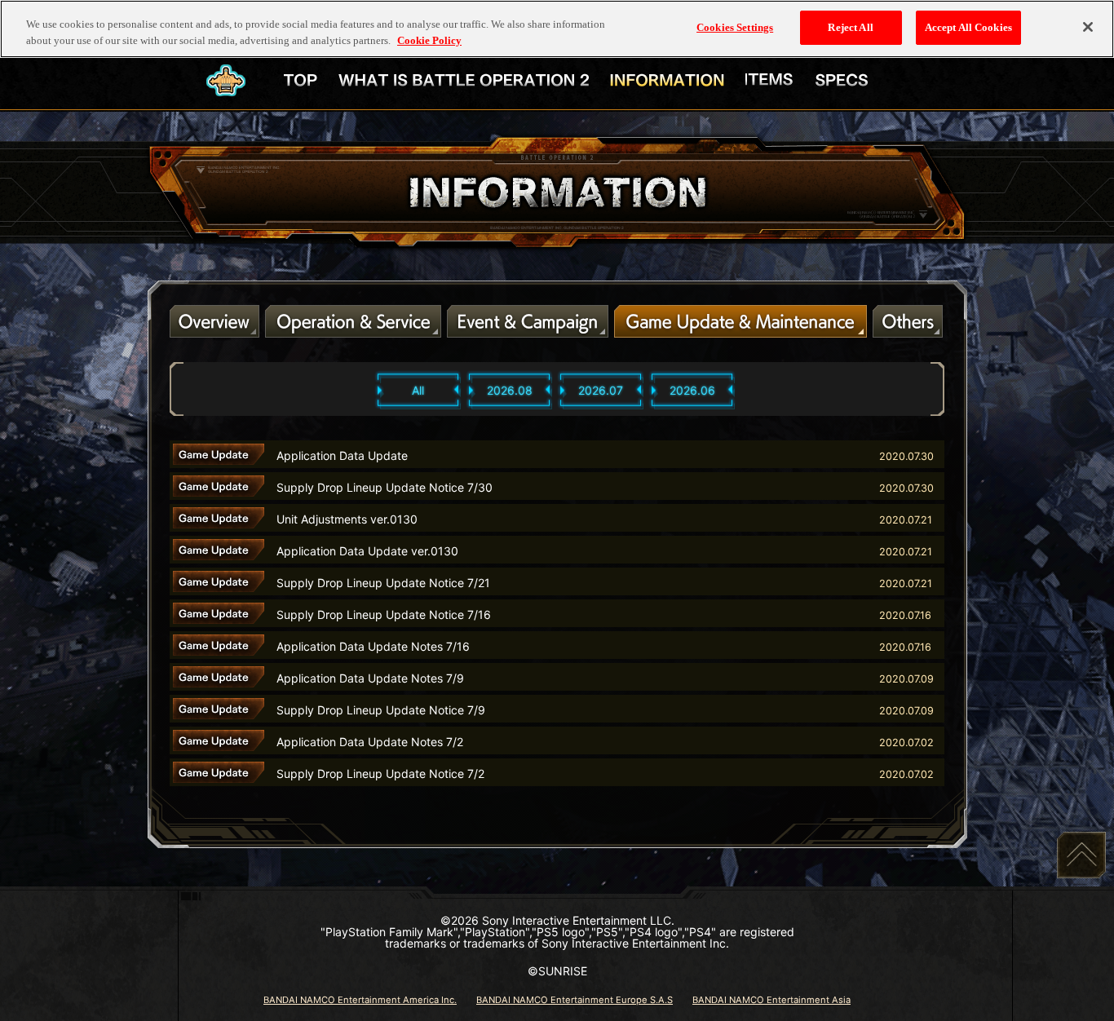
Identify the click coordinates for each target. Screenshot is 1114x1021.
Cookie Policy (429, 40)
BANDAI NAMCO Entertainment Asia (771, 1000)
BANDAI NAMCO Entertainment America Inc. (360, 1000)
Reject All (850, 27)
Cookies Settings (734, 27)
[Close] (1088, 27)
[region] (557, 29)
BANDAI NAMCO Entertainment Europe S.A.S (574, 1000)
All (418, 390)
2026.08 (510, 390)
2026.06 (692, 390)
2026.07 (600, 390)
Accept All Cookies (968, 27)
